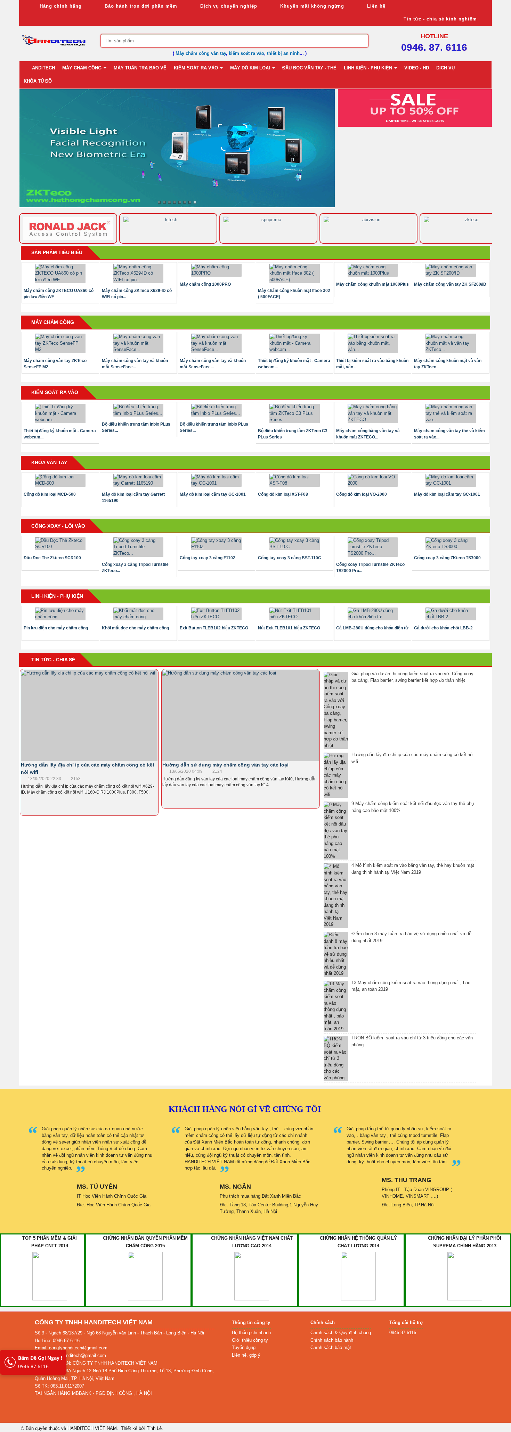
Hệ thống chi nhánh (251, 1332)
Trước (324, 109)
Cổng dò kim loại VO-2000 (361, 494)
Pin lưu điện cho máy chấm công (56, 628)
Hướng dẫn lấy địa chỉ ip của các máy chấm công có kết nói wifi (412, 758)
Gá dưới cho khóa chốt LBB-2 (443, 628)
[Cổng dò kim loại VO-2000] (373, 480)
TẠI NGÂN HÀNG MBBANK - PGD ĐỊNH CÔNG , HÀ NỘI (93, 1393)
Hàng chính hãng (60, 6)
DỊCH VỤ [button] (445, 67)
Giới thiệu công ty (250, 1340)
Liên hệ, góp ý (246, 1355)
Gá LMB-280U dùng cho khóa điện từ (372, 628)
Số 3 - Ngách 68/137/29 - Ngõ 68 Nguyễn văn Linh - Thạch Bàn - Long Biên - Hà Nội (119, 1332)
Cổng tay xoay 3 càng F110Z (207, 557)
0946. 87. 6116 (434, 47)
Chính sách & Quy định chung (340, 1332)
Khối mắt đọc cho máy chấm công (135, 628)
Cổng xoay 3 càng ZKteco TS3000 (447, 557)
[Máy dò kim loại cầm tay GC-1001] (216, 480)
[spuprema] (168, 228)
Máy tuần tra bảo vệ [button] (140, 67)
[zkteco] (368, 228)
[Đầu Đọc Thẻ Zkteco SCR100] (60, 543)
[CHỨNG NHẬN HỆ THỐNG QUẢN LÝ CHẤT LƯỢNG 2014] (358, 1275)
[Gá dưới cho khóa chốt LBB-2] (451, 614)
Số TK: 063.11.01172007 (59, 1386)
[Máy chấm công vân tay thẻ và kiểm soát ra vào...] (451, 413)
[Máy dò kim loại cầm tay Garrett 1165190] (139, 480)
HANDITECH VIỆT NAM (92, 1428)
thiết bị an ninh (283, 53)
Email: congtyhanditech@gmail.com (71, 1347)
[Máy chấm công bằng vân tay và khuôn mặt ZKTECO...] (373, 413)
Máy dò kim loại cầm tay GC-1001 (213, 494)
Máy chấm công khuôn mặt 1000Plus (372, 284)
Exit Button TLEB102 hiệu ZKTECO (214, 628)
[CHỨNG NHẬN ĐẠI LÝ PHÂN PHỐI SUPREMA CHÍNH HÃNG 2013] (464, 1275)
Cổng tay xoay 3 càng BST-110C (289, 557)
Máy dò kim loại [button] (250, 67)
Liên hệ (375, 6)
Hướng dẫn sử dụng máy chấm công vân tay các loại (225, 765)
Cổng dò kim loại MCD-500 (50, 494)
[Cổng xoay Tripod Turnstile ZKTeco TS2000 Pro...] (373, 547)
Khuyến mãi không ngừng (311, 6)
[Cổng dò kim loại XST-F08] (295, 480)
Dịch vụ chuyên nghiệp (227, 6)
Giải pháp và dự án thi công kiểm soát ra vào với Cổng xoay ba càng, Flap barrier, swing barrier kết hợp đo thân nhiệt (412, 677)
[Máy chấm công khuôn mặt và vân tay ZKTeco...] (451, 343)
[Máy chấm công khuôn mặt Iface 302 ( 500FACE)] (295, 273)
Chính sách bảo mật (330, 1347)
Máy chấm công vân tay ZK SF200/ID (450, 284)
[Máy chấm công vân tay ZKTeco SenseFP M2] (60, 343)
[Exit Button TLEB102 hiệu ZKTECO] (216, 614)
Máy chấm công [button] (82, 67)
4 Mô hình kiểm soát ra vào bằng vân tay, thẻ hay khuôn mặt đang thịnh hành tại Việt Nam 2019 (412, 869)
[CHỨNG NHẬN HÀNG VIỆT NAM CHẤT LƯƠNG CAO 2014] (251, 1275)
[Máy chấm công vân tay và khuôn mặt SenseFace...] (139, 343)
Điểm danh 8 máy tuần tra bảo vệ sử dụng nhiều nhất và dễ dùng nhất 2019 (411, 937)
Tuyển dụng (244, 1347)
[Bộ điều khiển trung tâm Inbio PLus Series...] (139, 410)
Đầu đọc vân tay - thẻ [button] (309, 67)
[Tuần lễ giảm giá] (415, 107)
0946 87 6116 (40, 1362)
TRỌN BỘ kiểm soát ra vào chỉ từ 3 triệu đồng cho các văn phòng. (412, 1041)
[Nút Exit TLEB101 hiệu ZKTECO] (295, 614)
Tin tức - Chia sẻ (53, 659)
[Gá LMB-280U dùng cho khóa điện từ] (373, 614)
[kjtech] (68, 228)
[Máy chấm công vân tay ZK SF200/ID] (451, 270)
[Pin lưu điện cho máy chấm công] (60, 614)
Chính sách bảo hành (331, 1340)
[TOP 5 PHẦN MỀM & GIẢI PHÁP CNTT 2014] (49, 1275)
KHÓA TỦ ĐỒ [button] (38, 81)
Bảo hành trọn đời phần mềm (140, 6)
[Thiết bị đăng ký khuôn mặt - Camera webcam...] (295, 343)
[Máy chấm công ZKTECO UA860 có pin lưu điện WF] (60, 273)
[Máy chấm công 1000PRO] (216, 270)
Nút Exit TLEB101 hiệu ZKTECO (289, 628)
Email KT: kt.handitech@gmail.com (70, 1355)
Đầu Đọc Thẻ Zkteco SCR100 (52, 557)
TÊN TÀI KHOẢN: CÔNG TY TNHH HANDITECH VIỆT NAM (96, 1363)
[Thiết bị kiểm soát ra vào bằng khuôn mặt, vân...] (373, 343)
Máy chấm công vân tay (201, 53)
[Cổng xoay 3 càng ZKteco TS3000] (451, 543)
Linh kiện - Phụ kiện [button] (369, 67)
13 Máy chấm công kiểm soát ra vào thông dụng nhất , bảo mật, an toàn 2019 (410, 986)
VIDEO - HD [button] (416, 67)
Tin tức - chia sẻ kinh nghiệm (439, 19)
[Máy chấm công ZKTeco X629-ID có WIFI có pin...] (139, 273)
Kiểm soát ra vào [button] (196, 67)
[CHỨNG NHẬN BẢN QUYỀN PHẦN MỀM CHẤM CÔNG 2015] (145, 1275)
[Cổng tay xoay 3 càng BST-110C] (295, 543)
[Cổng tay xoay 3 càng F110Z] (216, 543)
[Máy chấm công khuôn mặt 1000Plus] (373, 270)
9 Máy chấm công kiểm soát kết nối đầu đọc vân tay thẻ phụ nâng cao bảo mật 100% (412, 807)
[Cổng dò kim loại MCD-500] (60, 480)
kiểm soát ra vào (246, 53)
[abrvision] (268, 228)
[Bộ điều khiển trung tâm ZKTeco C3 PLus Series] (295, 413)
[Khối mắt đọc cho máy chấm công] (139, 614)
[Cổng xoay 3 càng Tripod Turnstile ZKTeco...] (139, 547)
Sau (502, 109)
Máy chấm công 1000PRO (205, 284)
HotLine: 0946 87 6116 (57, 1340)
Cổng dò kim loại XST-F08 (283, 494)
